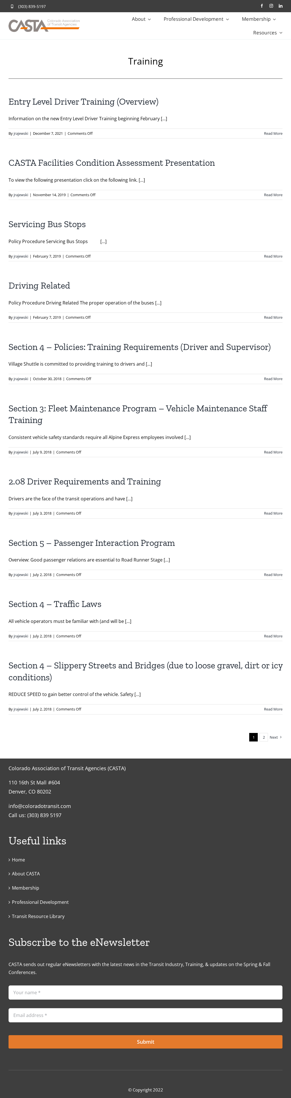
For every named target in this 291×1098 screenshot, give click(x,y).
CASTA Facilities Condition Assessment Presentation (112, 162)
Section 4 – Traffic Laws (55, 603)
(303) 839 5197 (44, 815)
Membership (25, 888)
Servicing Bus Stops (47, 224)
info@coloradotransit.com (40, 806)
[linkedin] (280, 6)
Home (18, 860)
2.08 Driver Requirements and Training (85, 481)
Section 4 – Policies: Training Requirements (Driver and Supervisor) (140, 346)
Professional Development (40, 902)
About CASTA (26, 874)
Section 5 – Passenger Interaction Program (92, 542)
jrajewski (21, 133)
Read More (273, 133)
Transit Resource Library (38, 916)
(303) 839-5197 (32, 6)
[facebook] (262, 6)
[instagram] (271, 6)
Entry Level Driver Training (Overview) (84, 101)
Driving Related (39, 285)
